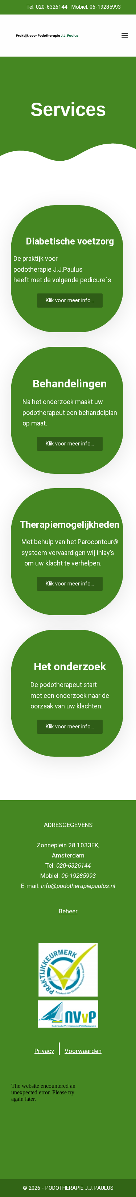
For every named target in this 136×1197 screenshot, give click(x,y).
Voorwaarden (83, 1050)
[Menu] (124, 35)
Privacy (44, 1050)
